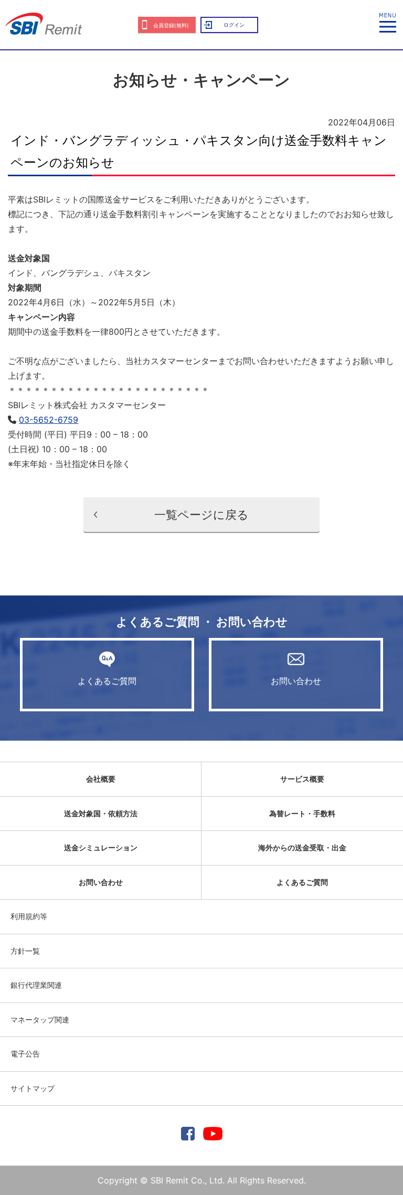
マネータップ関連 (39, 1019)
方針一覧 (25, 950)
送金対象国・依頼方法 (100, 813)
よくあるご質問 (107, 681)
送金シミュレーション (100, 847)
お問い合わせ (296, 681)
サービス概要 (302, 778)
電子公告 (25, 1053)
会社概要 (100, 778)
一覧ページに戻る (201, 514)
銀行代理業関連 (36, 984)
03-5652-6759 (48, 419)
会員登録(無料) (171, 25)
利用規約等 (28, 916)
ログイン (234, 25)
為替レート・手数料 (302, 813)
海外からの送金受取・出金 (302, 847)
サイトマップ (32, 1088)
